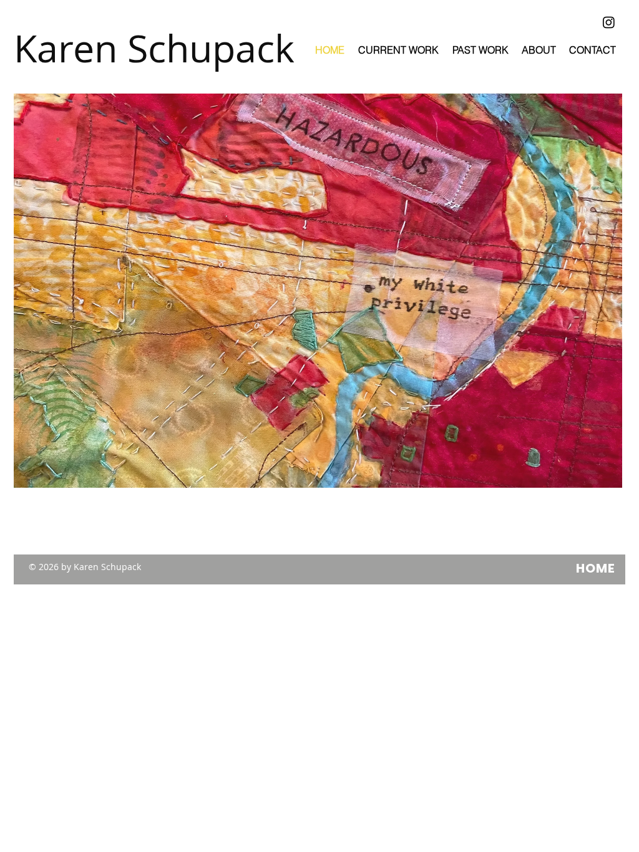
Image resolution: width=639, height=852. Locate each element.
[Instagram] (609, 22)
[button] (318, 291)
